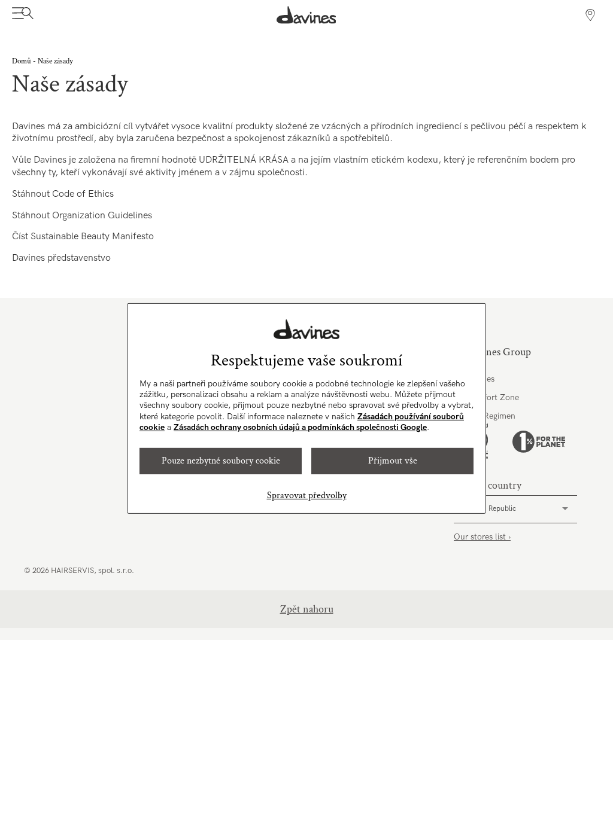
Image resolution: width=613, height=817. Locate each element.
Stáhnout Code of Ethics (63, 194)
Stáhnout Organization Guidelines (82, 215)
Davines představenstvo (61, 258)
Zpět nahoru (306, 609)
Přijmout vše (392, 461)
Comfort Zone (492, 397)
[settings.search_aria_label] (26, 15)
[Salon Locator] (590, 15)
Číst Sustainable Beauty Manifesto (83, 236)
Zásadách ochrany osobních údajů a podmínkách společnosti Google (300, 427)
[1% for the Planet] (538, 442)
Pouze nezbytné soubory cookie (221, 461)
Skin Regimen (490, 416)
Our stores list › (482, 537)
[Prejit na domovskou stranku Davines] (306, 15)
